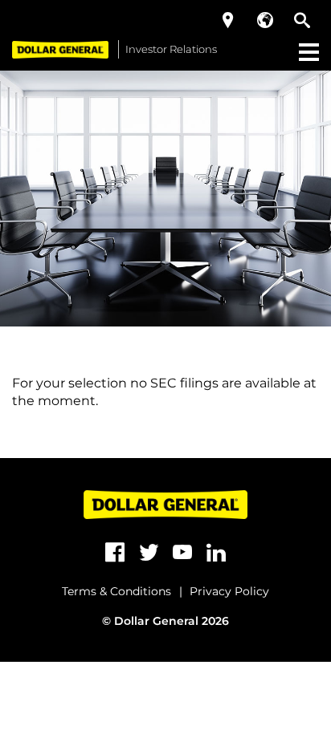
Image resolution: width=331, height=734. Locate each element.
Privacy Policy (229, 591)
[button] (228, 20)
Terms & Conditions (116, 591)
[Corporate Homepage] (60, 49)
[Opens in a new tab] (115, 552)
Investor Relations (171, 49)
